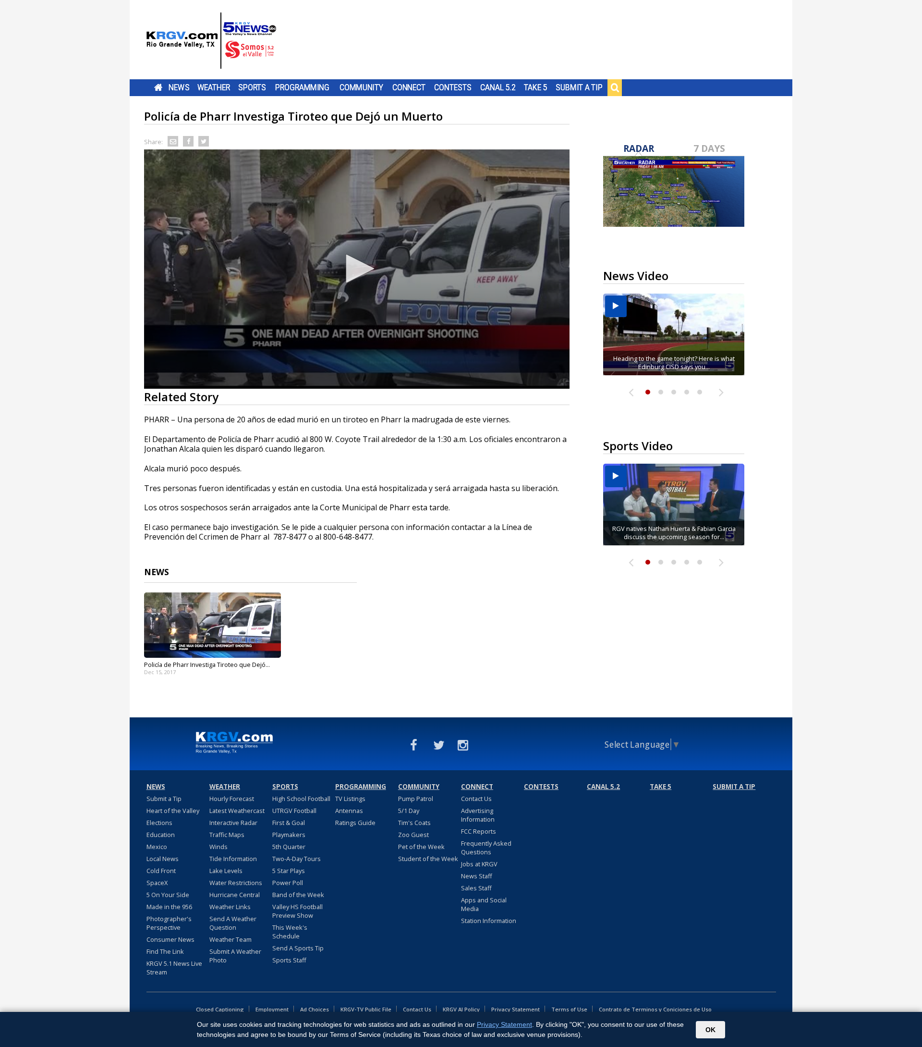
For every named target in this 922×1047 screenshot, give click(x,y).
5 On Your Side (167, 894)
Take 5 (535, 87)
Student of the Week (428, 858)
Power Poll (287, 882)
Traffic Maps (226, 834)
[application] (357, 269)
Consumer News (170, 939)
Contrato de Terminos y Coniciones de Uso (655, 1009)
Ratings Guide (355, 822)
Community (361, 87)
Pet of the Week (421, 846)
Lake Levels (226, 870)
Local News (162, 858)
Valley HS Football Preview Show (297, 911)
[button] (357, 268)
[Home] (211, 41)
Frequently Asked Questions (486, 847)
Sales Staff (476, 888)
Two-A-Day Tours (296, 858)
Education (160, 834)
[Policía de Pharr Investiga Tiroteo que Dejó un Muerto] (212, 625)
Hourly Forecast (231, 798)
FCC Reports (478, 831)
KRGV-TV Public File (365, 1009)
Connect (408, 87)
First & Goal (288, 822)
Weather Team (230, 939)
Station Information (488, 920)
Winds (218, 846)
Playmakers (288, 834)
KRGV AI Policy (461, 1009)
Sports (252, 87)
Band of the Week (298, 894)
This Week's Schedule (289, 931)
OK (710, 1030)
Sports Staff (289, 960)
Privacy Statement (515, 1009)
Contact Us (476, 798)
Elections (159, 822)
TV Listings (350, 798)
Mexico (156, 846)
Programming (302, 87)
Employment (272, 1009)
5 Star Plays (288, 870)
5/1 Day (408, 810)
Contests (452, 87)
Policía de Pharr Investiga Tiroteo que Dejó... (207, 664)
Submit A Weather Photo (235, 955)
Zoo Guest (413, 834)
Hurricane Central (234, 894)
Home (158, 87)
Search (614, 87)
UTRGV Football (294, 810)
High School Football (301, 798)
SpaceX (157, 882)
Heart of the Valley (172, 810)
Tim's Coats (414, 822)
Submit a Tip (579, 87)
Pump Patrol (415, 798)
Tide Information (233, 858)
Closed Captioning (220, 1009)
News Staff (476, 876)
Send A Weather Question (232, 923)
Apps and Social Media (484, 904)
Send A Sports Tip (298, 948)
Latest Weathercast (237, 810)
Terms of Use (569, 1009)
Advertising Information (478, 815)
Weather (213, 87)
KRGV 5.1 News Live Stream (174, 967)
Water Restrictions (235, 882)
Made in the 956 (169, 906)
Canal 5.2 (498, 87)
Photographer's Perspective (169, 923)
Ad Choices (314, 1009)
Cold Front (161, 870)
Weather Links (230, 906)
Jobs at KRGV (479, 864)
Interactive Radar (233, 822)
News (179, 87)
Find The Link (165, 951)
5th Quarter (288, 846)
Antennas (349, 810)
